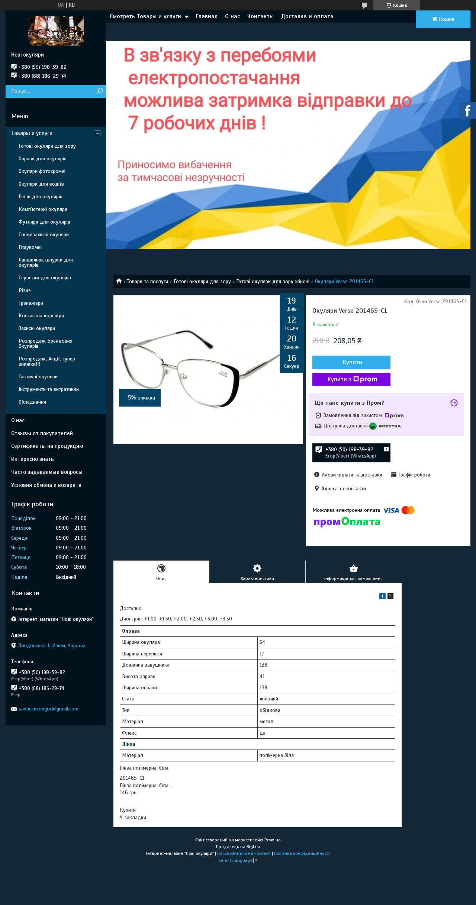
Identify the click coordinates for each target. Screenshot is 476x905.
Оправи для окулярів (43, 158)
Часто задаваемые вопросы (47, 472)
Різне (25, 290)
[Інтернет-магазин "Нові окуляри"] (55, 31)
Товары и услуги (31, 133)
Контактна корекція (41, 315)
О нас (232, 16)
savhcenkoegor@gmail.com (48, 709)
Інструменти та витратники (49, 389)
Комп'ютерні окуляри (43, 209)
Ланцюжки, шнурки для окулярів (46, 262)
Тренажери (31, 303)
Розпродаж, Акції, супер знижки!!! (47, 361)
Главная (207, 16)
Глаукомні (30, 247)
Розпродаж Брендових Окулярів (45, 343)
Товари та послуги (147, 281)
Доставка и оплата (307, 16)
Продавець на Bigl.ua (238, 846)
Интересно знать (32, 459)
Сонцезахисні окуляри (44, 234)
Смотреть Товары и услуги (145, 16)
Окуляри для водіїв (41, 184)
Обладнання (32, 402)
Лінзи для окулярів (40, 196)
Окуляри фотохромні (42, 171)
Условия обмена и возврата (46, 485)
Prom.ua (272, 840)
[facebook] (382, 597)
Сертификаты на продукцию (47, 446)
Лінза (128, 744)
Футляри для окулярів (44, 222)
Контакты (260, 16)
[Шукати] (99, 91)
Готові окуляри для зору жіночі (272, 281)
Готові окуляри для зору (202, 281)
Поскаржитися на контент (244, 853)
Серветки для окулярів (45, 278)
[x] (390, 597)
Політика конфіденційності (302, 853)
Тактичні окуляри (38, 376)
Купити (352, 362)
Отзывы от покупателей (42, 433)
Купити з (339, 379)
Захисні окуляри (37, 328)
